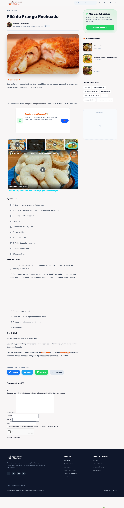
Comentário (11, 413)
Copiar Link (57, 372)
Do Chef (87, 87)
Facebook (13, 372)
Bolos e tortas (105, 91)
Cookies (114, 490)
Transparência (68, 467)
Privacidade (106, 490)
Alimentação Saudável (92, 96)
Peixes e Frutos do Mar (105, 100)
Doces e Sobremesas (91, 91)
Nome (9, 416)
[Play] (55, 144)
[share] (74, 152)
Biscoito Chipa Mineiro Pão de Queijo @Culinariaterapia (36, 153)
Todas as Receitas (98, 87)
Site (8, 423)
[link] (11, 153)
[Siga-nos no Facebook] (14, 473)
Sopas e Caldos (89, 100)
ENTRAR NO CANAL (100, 27)
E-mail (9, 419)
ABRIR (64, 120)
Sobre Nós (67, 460)
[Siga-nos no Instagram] (8, 473)
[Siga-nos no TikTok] (24, 473)
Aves (15, 10)
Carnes (104, 96)
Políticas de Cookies (70, 470)
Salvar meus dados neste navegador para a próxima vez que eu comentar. (33, 426)
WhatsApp (41, 372)
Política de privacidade (70, 473)
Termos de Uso (68, 463)
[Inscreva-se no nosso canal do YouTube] (19, 473)
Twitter (27, 372)
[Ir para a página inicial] (15, 3)
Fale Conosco (68, 477)
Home (8, 10)
